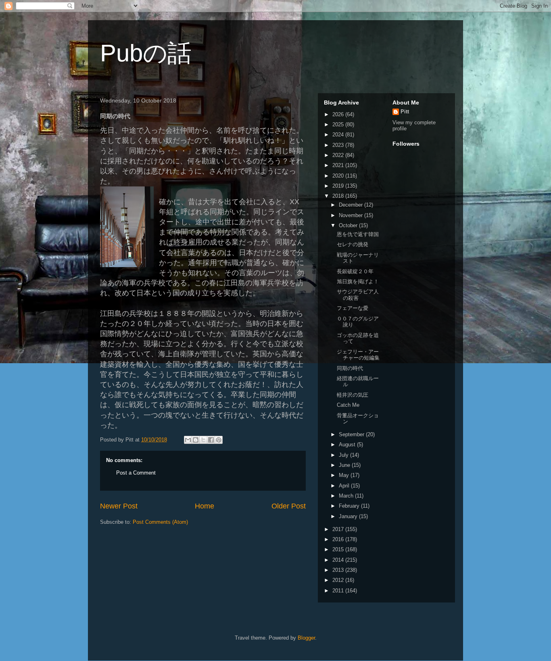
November (351, 215)
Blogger (306, 638)
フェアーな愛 (352, 308)
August (348, 444)
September (352, 434)
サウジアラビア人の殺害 (358, 295)
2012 (338, 580)
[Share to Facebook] (211, 440)
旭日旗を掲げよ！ (358, 281)
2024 (338, 135)
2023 (338, 145)
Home (204, 506)
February (350, 506)
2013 (338, 570)
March (347, 496)
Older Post (288, 506)
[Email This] (188, 440)
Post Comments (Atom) (160, 522)
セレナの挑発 (352, 244)
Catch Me (348, 405)
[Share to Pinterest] (219, 440)
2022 (338, 155)
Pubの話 (146, 53)
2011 (338, 591)
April (345, 486)
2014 (338, 560)
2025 (338, 124)
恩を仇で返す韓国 (358, 234)
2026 (338, 114)
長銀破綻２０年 (355, 271)
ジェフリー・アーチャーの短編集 (358, 355)
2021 (338, 165)
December (351, 205)
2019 (338, 186)
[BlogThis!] (196, 440)
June (345, 465)
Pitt (405, 112)
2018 (338, 196)
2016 (338, 539)
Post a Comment (136, 473)
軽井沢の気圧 (352, 395)
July (344, 455)
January (349, 516)
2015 (338, 549)
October (349, 225)
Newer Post (119, 506)
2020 (338, 176)
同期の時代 (350, 368)
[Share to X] (203, 440)
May (345, 475)
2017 (338, 529)
